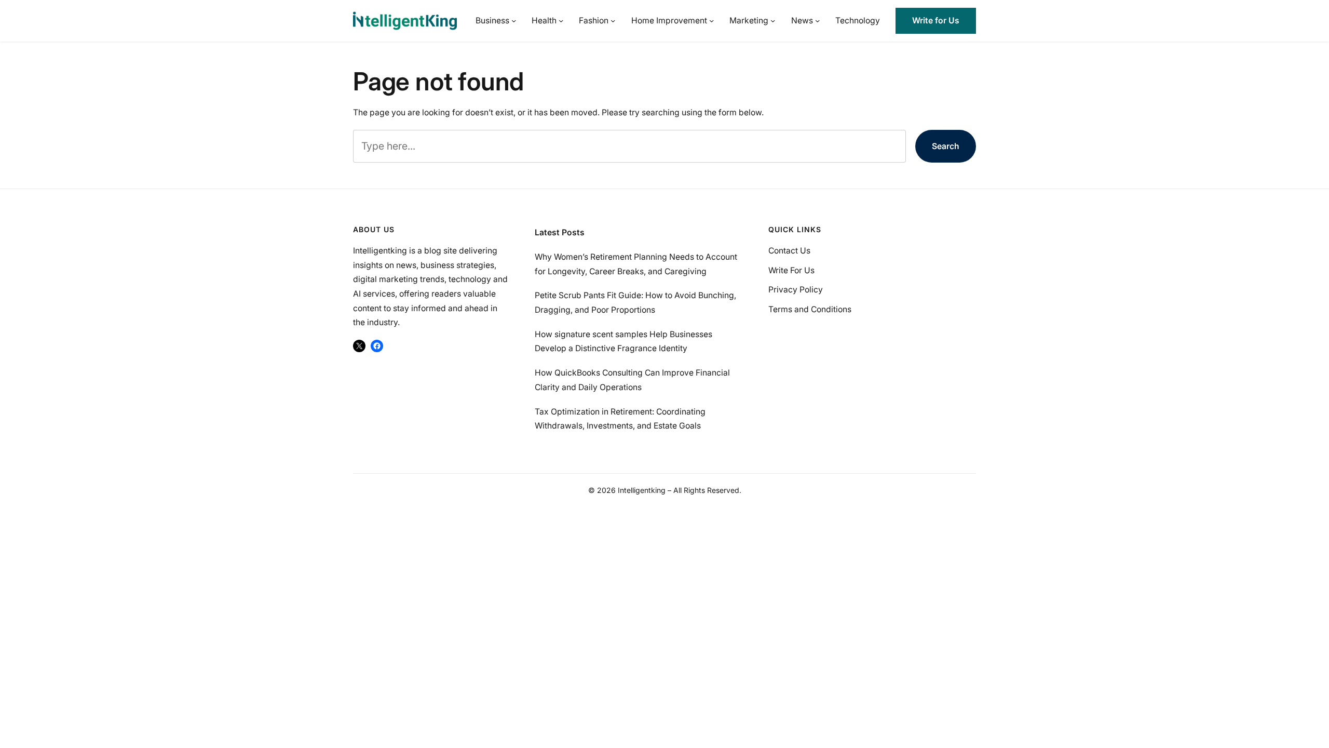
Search (945, 146)
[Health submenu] (561, 20)
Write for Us (935, 20)
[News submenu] (817, 20)
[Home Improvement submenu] (711, 20)
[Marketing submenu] (772, 20)
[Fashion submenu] (613, 20)
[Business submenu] (513, 20)
